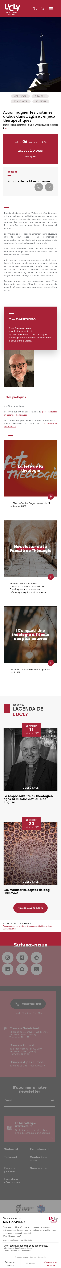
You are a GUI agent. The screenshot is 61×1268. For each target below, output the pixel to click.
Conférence (20, 96)
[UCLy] (12, 9)
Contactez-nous (31, 1003)
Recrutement (40, 1149)
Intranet (10, 1157)
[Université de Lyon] (25, 1211)
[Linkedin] (36, 957)
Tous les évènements (30, 908)
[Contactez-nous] (35, 8)
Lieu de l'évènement (30, 151)
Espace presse (10, 1170)
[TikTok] (22, 957)
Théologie (40, 96)
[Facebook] (7, 969)
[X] (36, 969)
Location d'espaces (12, 1181)
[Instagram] (7, 957)
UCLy (7, 128)
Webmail (11, 1149)
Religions (41, 101)
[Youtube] (22, 969)
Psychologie (20, 101)
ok (52, 1100)
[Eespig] (41, 1211)
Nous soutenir (40, 1168)
